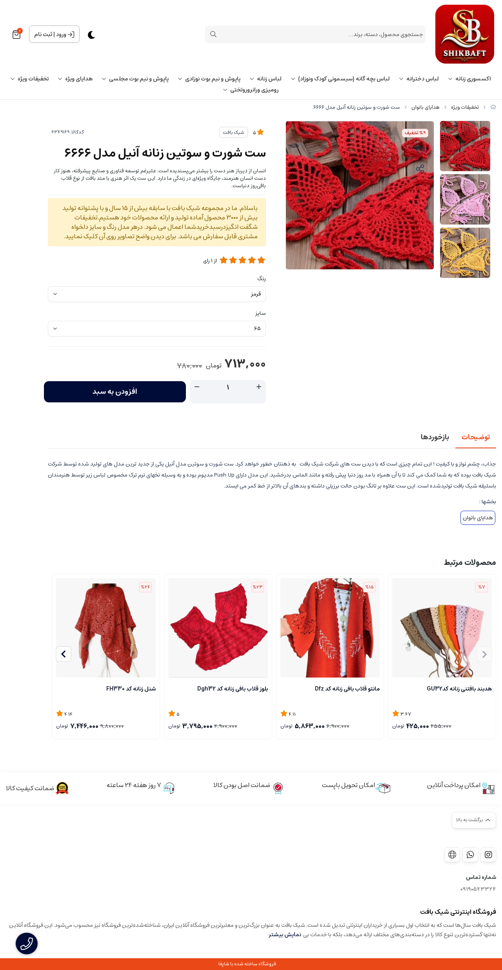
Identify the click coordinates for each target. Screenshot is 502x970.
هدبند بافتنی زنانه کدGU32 (459, 689)
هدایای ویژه (79, 79)
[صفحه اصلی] (493, 107)
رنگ (261, 278)
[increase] (259, 387)
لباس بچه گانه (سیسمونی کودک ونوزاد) (344, 79)
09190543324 (478, 889)
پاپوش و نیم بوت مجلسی (139, 79)
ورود (61, 34)
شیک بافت (233, 132)
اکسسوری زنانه (473, 79)
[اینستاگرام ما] (488, 854)
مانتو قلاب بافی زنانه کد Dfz (347, 689)
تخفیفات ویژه (33, 79)
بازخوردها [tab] (435, 437)
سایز (260, 313)
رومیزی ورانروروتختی (254, 90)
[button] (63, 654)
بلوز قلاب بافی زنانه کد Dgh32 (232, 689)
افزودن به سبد (115, 391)
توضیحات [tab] (476, 437)
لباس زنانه (269, 79)
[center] (213, 34)
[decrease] (197, 387)
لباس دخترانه (422, 79)
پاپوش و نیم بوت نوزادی (212, 79)
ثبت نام (43, 34)
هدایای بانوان (425, 107)
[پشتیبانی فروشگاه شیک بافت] (470, 854)
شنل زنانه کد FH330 (131, 689)
